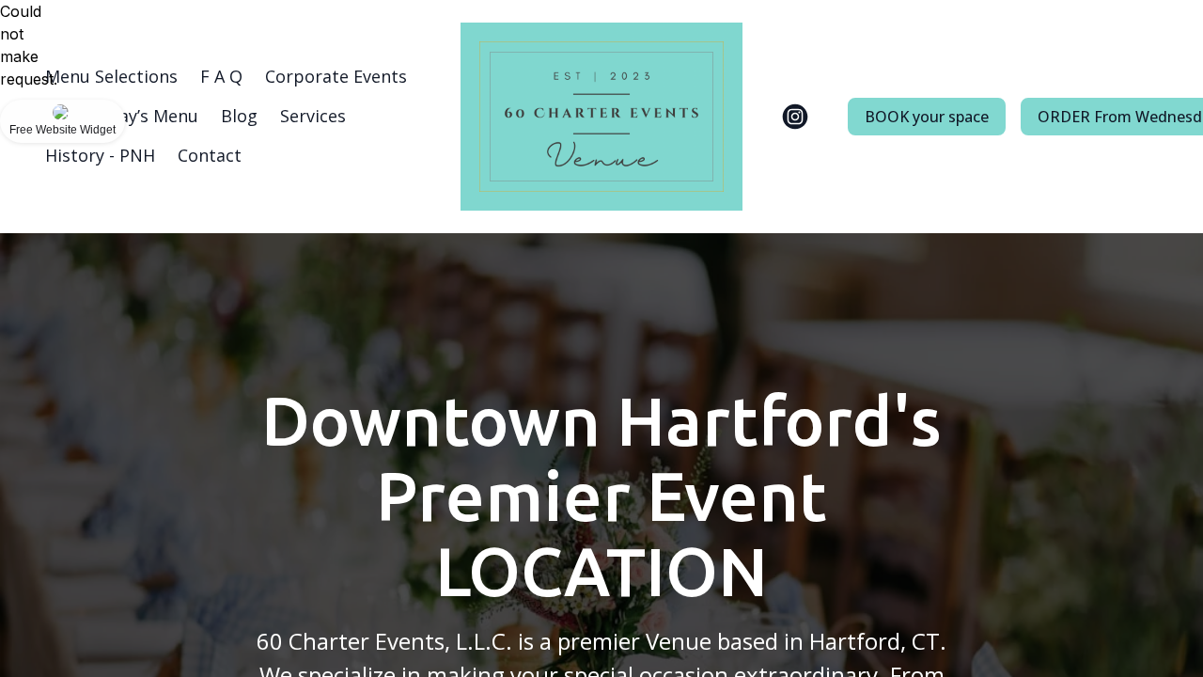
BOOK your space (927, 116)
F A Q (221, 76)
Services (313, 115)
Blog (239, 115)
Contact (210, 155)
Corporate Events (336, 76)
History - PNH (100, 155)
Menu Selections (111, 76)
